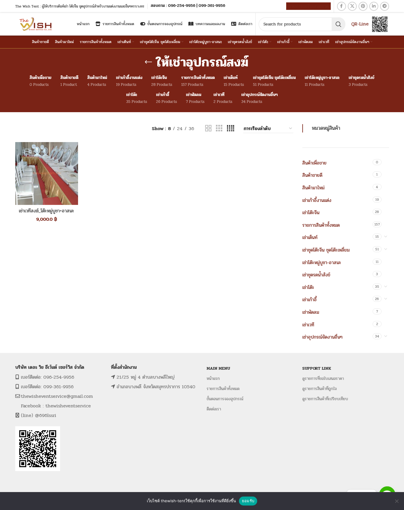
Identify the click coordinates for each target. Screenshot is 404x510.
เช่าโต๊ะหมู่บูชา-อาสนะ (321, 262)
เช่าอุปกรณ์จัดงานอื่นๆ (322, 337)
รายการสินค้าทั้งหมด (321, 225)
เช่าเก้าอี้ (309, 299)
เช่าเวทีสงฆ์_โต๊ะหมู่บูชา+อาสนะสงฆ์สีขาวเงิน (46, 214)
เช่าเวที (308, 324)
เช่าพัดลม (310, 312)
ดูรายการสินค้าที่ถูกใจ (319, 389)
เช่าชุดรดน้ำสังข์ (316, 274)
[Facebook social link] (341, 6)
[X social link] (352, 6)
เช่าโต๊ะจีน (310, 212)
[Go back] (148, 62)
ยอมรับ (248, 500)
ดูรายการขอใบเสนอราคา (308, 6)
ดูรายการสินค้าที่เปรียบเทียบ (325, 399)
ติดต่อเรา (214, 409)
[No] (397, 501)
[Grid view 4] (230, 128)
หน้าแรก (213, 378)
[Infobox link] (188, 6)
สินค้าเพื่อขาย (314, 163)
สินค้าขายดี (312, 175)
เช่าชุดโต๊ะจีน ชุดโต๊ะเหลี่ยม (326, 250)
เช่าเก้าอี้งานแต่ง (316, 200)
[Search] (338, 24)
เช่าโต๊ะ (308, 287)
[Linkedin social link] (373, 6)
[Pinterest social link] (363, 6)
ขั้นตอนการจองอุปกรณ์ (225, 399)
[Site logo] (36, 24)
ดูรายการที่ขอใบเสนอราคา (323, 378)
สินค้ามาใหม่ (313, 187)
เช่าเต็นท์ (310, 237)
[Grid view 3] (219, 128)
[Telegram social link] (384, 6)
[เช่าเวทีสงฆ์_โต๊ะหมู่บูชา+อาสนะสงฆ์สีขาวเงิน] (46, 173)
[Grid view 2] (208, 128)
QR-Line (360, 24)
